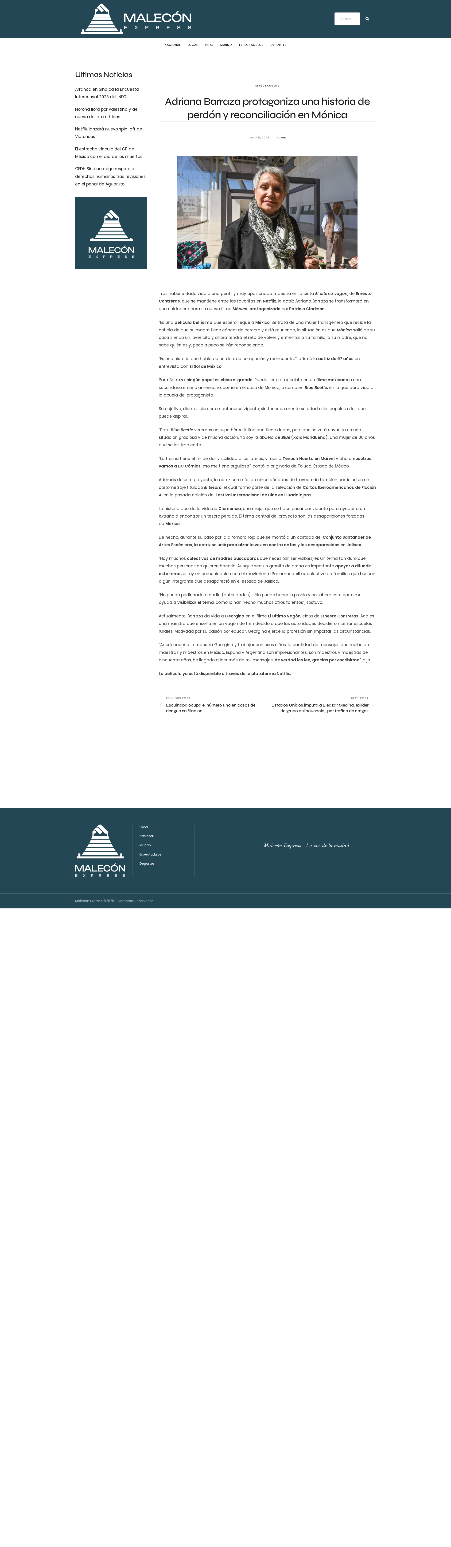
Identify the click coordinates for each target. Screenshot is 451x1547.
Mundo (226, 45)
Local (193, 45)
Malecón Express (88, 901)
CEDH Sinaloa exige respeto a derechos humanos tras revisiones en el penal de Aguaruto (110, 176)
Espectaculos (251, 45)
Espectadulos (150, 854)
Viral (209, 45)
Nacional (173, 45)
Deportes (279, 45)
